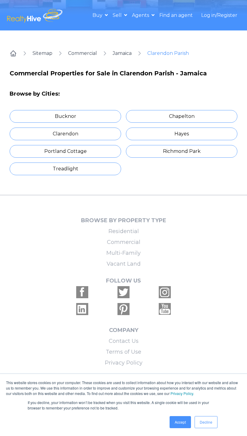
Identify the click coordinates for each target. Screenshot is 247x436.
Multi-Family (123, 253)
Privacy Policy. (182, 393)
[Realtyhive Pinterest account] (123, 309)
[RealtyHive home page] (35, 15)
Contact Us (124, 341)
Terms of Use (123, 352)
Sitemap (42, 53)
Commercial (82, 53)
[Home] (13, 53)
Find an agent (176, 15)
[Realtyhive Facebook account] (82, 292)
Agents (141, 15)
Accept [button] (180, 422)
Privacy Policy (123, 362)
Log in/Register (219, 15)
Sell (118, 15)
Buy (98, 15)
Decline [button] (206, 422)
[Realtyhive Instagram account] (165, 292)
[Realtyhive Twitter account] (123, 292)
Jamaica (122, 53)
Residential (123, 231)
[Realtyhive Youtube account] (165, 309)
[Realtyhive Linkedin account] (82, 309)
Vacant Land (124, 264)
